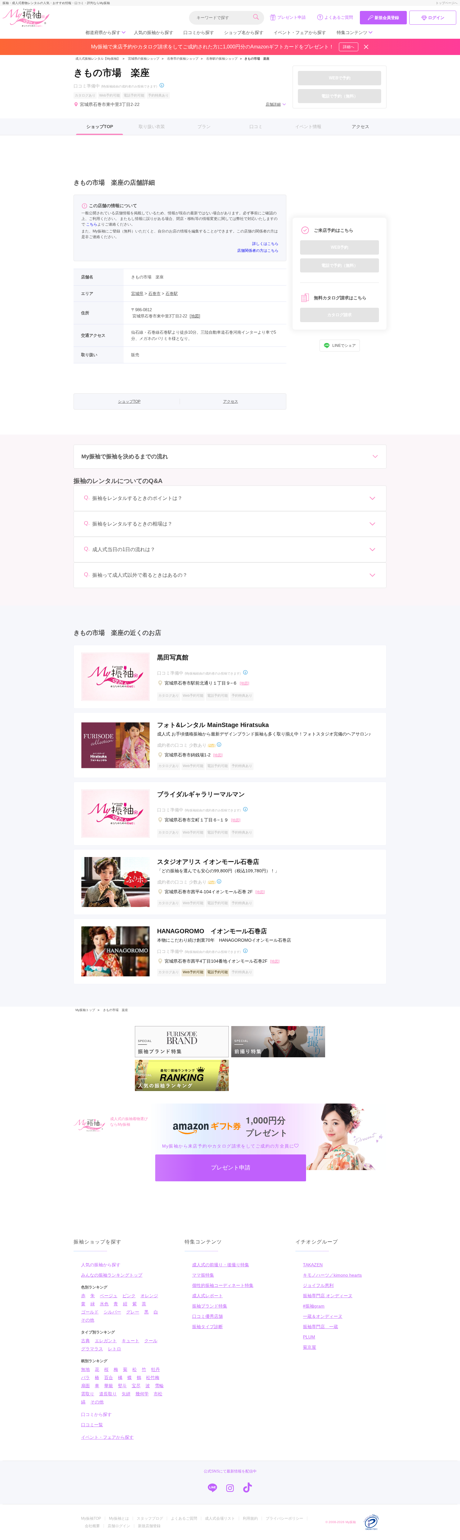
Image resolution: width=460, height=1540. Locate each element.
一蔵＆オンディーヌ (322, 1316)
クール (150, 1340)
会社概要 (92, 1526)
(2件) (212, 745)
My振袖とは (119, 1518)
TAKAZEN (313, 1264)
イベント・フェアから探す (299, 32)
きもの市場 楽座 (115, 1010)
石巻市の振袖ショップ (182, 58)
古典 (85, 1340)
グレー (132, 1311)
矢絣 (126, 1393)
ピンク (128, 1295)
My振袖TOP (91, 1518)
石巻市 (154, 293)
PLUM (309, 1336)
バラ (85, 1377)
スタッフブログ (150, 1518)
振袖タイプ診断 (207, 1326)
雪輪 (159, 1385)
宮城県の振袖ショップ (143, 58)
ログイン (436, 17)
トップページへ (446, 3)
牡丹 (155, 1369)
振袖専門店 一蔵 (320, 1326)
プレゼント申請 (291, 17)
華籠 (108, 1385)
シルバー (112, 1311)
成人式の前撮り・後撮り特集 (220, 1264)
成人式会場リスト (220, 1518)
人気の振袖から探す (153, 32)
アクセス (360, 126)
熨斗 (122, 1385)
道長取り (108, 1393)
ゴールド (90, 1311)
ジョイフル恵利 (318, 1285)
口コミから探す (198, 32)
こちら (91, 224)
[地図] (195, 316)
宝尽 (136, 1385)
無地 (85, 1369)
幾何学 (142, 1393)
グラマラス (92, 1348)
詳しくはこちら (265, 244)
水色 (104, 1303)
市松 (158, 1393)
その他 (87, 1320)
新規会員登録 (387, 17)
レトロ (114, 1348)
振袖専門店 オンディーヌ (327, 1295)
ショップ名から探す (243, 32)
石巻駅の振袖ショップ (222, 58)
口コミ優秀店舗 (207, 1316)
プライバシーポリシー (284, 1518)
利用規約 (250, 1518)
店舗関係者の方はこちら (258, 250)
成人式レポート (207, 1295)
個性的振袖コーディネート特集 (222, 1285)
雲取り (87, 1393)
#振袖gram (314, 1305)
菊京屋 (309, 1347)
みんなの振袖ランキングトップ (111, 1275)
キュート (130, 1340)
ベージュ (108, 1295)
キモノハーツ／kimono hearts (332, 1275)
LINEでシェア (344, 345)
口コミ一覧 (92, 1424)
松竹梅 (152, 1377)
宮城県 (137, 293)
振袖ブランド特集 (209, 1305)
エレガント (106, 1340)
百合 (108, 1377)
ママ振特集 (203, 1275)
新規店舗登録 (149, 1526)
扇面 (85, 1385)
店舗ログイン (119, 1526)
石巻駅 (172, 293)
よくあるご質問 (339, 17)
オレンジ (149, 1295)
